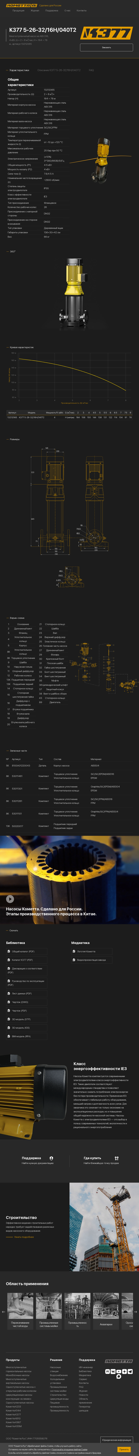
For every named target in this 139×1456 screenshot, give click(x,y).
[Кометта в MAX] (118, 1376)
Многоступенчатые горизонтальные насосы (18, 1369)
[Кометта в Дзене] (124, 1371)
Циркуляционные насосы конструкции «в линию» (19, 1396)
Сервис (83, 1379)
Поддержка (51, 10)
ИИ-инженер (86, 1367)
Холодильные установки (57, 1381)
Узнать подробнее (24, 1236)
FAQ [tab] (91, 70)
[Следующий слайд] (135, 1312)
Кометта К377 (13, 1414)
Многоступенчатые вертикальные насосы (17, 1381)
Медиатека (85, 1375)
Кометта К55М (14, 1426)
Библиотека (85, 1371)
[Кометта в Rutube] (107, 1371)
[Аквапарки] (77, 1306)
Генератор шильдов (84, 1408)
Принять (124, 1449)
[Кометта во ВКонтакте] (113, 1371)
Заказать (106, 47)
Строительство (58, 1394)
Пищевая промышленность (59, 1404)
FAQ (81, 1386)
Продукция (18, 10)
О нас (67, 10)
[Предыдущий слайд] (3, 1312)
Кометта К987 (13, 1422)
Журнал (35, 10)
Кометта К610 (13, 1418)
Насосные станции (55, 1369)
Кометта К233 (13, 1406)
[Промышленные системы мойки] (20, 1306)
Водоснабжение (59, 1375)
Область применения (85, 1400)
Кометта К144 (13, 1410)
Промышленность (59, 1410)
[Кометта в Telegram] (130, 1371)
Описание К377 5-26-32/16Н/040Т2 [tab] (58, 70)
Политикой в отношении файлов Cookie (69, 1449)
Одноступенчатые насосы (20, 1402)
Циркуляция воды (59, 1398)
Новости (83, 1394)
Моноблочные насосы (17, 1375)
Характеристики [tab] (19, 70)
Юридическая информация (116, 1440)
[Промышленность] (49, 1306)
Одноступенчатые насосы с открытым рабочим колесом (21, 1388)
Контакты (81, 10)
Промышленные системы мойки (58, 1388)
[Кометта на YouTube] (118, 1371)
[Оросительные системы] (106, 1306)
